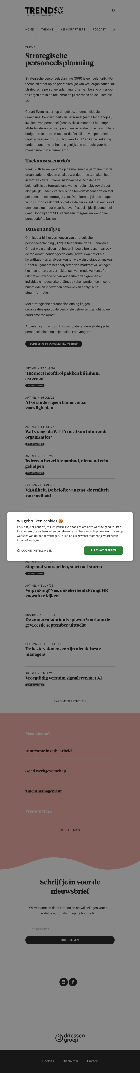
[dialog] (70, 536)
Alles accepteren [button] (103, 550)
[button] (34, 550)
